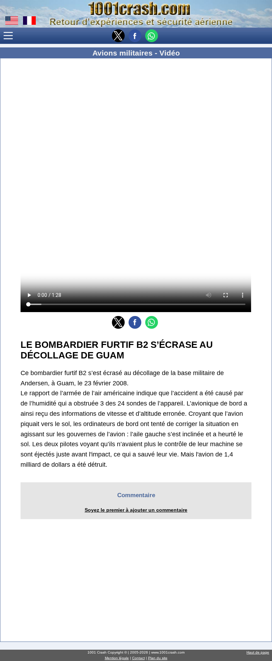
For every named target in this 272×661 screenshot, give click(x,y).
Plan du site (158, 658)
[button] (8, 36)
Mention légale (117, 658)
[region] (136, 120)
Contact (138, 658)
